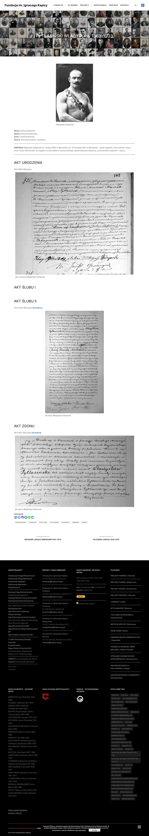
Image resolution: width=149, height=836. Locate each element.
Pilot (128, 765)
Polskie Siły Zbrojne (121, 771)
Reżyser (116, 795)
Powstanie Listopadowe (123, 782)
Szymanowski (129, 795)
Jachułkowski (20, 522)
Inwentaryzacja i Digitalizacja (20, 651)
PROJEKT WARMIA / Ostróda (123, 576)
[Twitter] (19, 517)
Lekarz (115, 745)
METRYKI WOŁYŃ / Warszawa (123, 624)
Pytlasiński (54, 522)
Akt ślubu (131, 702)
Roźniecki (65, 522)
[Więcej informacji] (136, 5)
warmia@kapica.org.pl (52, 642)
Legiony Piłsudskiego (121, 742)
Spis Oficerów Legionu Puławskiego (23, 620)
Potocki (116, 775)
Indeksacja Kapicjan (16, 581)
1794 (115, 695)
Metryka (117, 749)
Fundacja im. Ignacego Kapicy (16, 5)
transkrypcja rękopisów (21, 662)
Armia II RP (117, 705)
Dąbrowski (117, 722)
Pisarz (116, 768)
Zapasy (84, 522)
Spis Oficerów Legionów (18, 623)
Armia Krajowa (119, 708)
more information (80, 830)
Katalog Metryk (120, 732)
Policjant (43, 522)
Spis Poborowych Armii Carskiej (21, 617)
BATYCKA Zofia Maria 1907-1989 (21, 752)
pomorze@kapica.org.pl (52, 612)
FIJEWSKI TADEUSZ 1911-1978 (20, 703)
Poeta (127, 768)
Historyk (127, 729)
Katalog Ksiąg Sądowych (18, 595)
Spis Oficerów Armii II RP (18, 626)
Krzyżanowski (118, 739)
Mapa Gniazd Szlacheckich (19, 648)
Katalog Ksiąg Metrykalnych (20, 592)
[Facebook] (142, 5)
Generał (132, 725)
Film (128, 722)
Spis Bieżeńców (15, 608)
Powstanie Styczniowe (122, 785)
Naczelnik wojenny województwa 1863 (125, 760)
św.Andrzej (37, 308)
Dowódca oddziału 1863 (123, 718)
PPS (115, 792)
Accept (94, 830)
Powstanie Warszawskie (122, 788)
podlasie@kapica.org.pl (52, 597)
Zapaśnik (75, 522)
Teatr (115, 798)
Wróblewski (128, 798)
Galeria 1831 (118, 725)
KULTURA (72, 30)
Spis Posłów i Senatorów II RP (20, 635)
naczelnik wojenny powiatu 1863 (124, 754)
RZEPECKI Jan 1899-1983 (18, 738)
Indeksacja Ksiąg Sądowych (20, 579)
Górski (115, 729)
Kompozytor (118, 735)
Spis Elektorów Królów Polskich (21, 606)
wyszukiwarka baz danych (22, 659)
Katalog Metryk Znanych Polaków (22, 598)
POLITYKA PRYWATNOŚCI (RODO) (19, 833)
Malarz (126, 745)
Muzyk (129, 749)
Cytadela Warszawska (122, 715)
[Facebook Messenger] (25, 517)
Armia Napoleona (120, 712)
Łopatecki (33, 522)
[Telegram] (32, 517)
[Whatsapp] (29, 517)
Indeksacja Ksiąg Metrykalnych (21, 576)
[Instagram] (22, 517)
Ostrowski (117, 765)
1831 (124, 695)
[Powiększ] (90, 66)
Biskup (134, 712)
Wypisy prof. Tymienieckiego (20, 654)
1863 (134, 695)
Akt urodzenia (130, 698)
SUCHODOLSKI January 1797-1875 (22, 717)
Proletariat (126, 792)
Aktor (116, 698)
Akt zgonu (117, 702)
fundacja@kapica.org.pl (52, 581)
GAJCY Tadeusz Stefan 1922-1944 (22, 790)
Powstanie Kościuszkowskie (124, 778)
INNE (79, 30)
